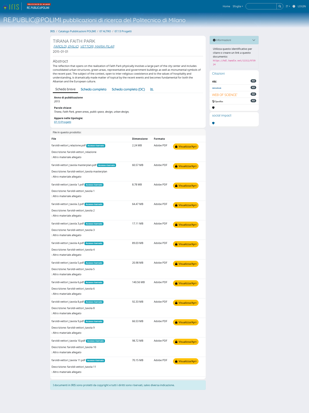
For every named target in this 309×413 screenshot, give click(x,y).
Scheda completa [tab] (93, 89)
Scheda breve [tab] (65, 89)
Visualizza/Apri (187, 146)
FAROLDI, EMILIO (65, 46)
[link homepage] (12, 6)
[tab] (152, 89)
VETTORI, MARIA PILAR (97, 46)
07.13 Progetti (123, 31)
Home (226, 6)
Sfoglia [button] (237, 6)
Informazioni (223, 40)
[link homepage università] (39, 6)
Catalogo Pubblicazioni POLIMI (77, 31)
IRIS (52, 31)
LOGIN (302, 6)
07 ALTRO (105, 31)
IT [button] (287, 6)
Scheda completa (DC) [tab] (128, 89)
